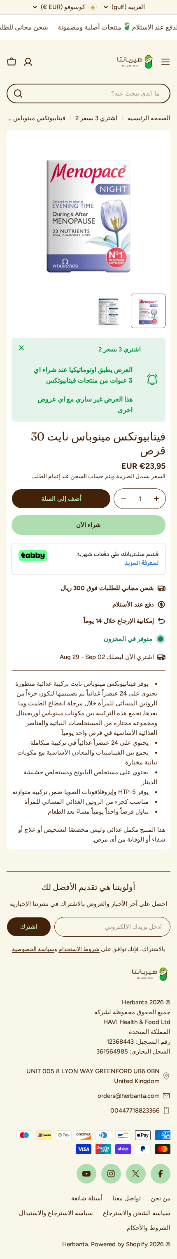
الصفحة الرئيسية (149, 118)
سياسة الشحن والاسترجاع (136, 1213)
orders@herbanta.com (129, 1095)
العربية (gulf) (128, 7)
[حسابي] (28, 62)
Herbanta (75, 1244)
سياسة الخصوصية (33, 949)
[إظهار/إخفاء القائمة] (165, 62)
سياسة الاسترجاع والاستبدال (56, 1213)
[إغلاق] (21, 348)
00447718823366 (135, 1110)
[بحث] (18, 93)
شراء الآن (88, 525)
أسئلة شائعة (86, 1198)
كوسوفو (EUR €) (63, 7)
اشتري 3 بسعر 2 (96, 118)
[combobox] (88, 93)
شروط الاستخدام (79, 949)
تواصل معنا (126, 1198)
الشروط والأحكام (148, 1228)
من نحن (160, 1198)
